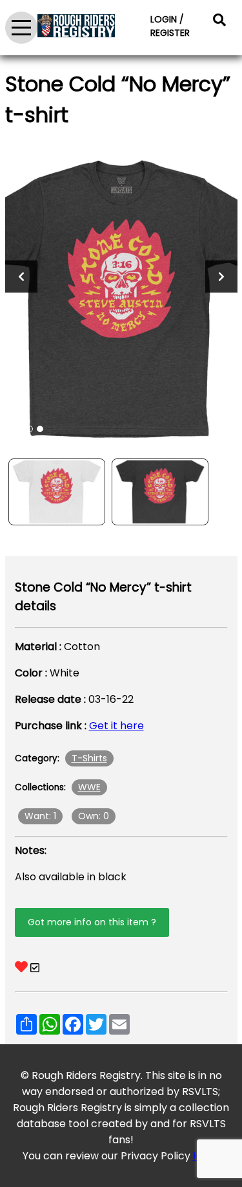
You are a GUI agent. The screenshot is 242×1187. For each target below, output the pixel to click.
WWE (89, 787)
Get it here (116, 725)
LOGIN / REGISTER (170, 26)
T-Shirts (89, 758)
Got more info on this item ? (92, 922)
